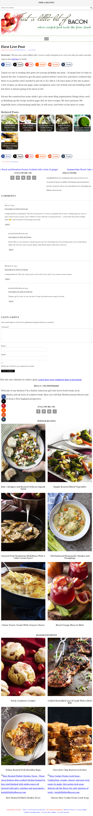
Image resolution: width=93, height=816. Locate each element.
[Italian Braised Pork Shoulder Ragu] (23, 736)
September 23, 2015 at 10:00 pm (20, 292)
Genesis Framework (32, 812)
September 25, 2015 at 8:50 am (19, 237)
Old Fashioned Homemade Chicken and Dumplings (69, 557)
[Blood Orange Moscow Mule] (70, 592)
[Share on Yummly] (3, 415)
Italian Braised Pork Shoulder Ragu (23, 770)
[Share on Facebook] (3, 396)
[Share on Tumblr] (3, 419)
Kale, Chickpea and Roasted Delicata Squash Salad (23, 488)
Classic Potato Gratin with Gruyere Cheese (23, 625)
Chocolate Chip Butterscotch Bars (70, 770)
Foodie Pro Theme (49, 812)
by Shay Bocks (63, 812)
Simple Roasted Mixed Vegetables (69, 487)
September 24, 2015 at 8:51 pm (16, 209)
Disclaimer (82, 810)
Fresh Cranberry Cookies (23, 701)
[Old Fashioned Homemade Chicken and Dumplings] (70, 522)
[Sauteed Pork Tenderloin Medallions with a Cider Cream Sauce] (23, 522)
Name (4, 346)
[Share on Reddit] (3, 410)
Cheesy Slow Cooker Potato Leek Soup (70, 798)
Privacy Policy (70, 810)
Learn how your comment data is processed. (60, 379)
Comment (5, 327)
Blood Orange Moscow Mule (70, 625)
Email (4, 354)
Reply (7, 224)
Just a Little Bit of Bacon (46, 22)
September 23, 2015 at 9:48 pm (16, 269)
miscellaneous (14, 161)
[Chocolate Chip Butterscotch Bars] (70, 736)
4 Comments (31, 50)
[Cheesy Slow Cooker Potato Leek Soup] (70, 784)
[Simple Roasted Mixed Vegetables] (70, 453)
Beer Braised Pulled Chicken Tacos (23, 798)
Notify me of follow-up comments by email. (17, 366)
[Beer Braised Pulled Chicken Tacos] (23, 784)
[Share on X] (3, 401)
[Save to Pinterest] (3, 406)
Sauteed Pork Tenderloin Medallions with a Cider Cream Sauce (23, 557)
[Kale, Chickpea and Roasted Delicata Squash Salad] (23, 453)
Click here (15, 59)
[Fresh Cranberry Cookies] (23, 667)
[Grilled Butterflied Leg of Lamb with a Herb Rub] (70, 667)
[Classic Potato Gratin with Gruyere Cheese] (23, 592)
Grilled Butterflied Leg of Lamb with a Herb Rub (70, 702)
